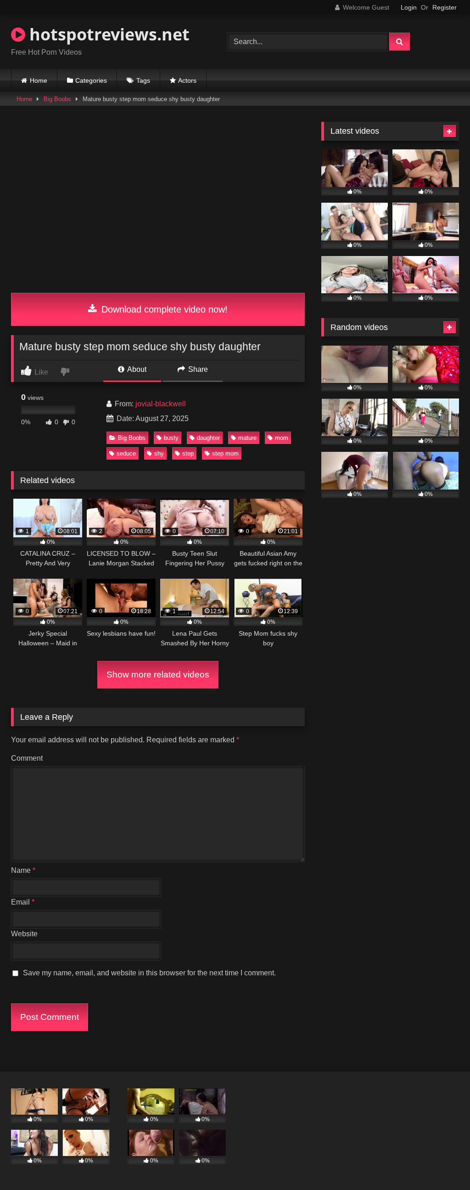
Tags (143, 80)
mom (281, 437)
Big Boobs (57, 99)
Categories (91, 80)
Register (444, 7)
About (136, 369)
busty (171, 437)
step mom (225, 453)
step (188, 453)
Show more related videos (157, 674)
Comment (27, 758)
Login (409, 7)
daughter (208, 437)
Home (38, 80)
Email (22, 902)
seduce (126, 453)
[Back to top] (441, 1163)
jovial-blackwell (160, 404)
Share (197, 369)
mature (247, 437)
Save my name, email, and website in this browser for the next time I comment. (149, 973)
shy (159, 453)
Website (24, 934)
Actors (187, 80)
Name (23, 870)
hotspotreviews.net (107, 34)
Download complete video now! (163, 309)
